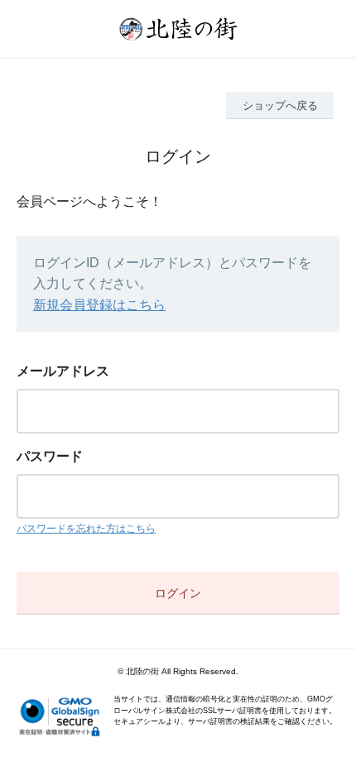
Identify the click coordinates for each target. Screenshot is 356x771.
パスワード (50, 456)
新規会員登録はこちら (99, 305)
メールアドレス (63, 371)
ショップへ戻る (280, 105)
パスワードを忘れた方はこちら (86, 528)
